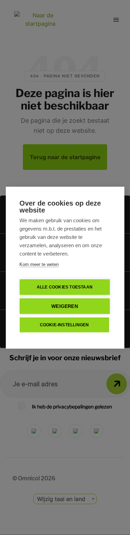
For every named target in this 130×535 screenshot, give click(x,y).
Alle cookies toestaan (65, 287)
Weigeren (64, 306)
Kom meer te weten (39, 264)
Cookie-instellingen (64, 324)
